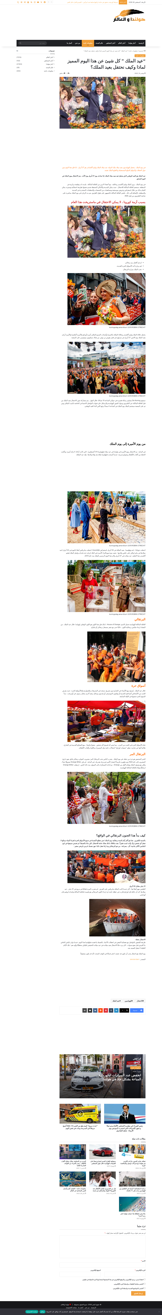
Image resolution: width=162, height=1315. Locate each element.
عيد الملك (116, 1001)
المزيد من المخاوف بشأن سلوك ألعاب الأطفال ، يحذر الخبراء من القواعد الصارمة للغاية (73, 1163)
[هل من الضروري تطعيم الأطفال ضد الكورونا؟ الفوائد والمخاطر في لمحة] (102, 1179)
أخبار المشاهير (110, 43)
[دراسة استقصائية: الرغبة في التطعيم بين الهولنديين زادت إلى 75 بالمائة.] (132, 1179)
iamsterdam (134, 959)
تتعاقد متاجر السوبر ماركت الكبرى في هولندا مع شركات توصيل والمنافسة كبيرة (132, 1163)
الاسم (143, 1261)
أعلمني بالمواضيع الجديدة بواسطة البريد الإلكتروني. (128, 1288)
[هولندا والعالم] (128, 15)
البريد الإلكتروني (140, 1270)
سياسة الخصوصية (71, 1307)
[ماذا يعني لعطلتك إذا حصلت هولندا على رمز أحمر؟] (132, 1204)
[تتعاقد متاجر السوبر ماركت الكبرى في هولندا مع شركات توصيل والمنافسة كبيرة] (132, 1151)
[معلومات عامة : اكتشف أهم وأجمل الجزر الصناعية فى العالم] (73, 1179)
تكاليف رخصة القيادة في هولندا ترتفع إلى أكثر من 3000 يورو (120, 1077)
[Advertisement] (59, 22)
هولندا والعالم (65, 1304)
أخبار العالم (121, 43)
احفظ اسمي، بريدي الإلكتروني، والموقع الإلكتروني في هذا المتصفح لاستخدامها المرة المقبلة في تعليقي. (113, 1279)
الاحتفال (140, 1001)
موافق (42, 1311)
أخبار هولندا (132, 43)
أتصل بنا (69, 43)
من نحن (77, 43)
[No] (159, 1312)
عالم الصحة (99, 43)
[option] (102, 1076)
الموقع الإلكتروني (95, 1270)
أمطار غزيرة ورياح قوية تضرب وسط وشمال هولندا (102, 2)
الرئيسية (141, 43)
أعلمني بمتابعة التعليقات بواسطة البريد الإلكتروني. (129, 1284)
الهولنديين (128, 1001)
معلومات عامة (88, 43)
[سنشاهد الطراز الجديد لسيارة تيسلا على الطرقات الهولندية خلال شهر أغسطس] (102, 1151)
